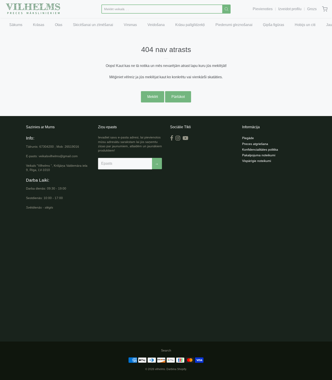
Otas (58, 25)
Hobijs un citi (305, 25)
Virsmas (130, 25)
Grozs (312, 9)
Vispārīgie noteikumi (256, 161)
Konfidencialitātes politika (260, 149)
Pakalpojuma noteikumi (258, 155)
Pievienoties (263, 9)
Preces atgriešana (255, 144)
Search (166, 350)
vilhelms (160, 369)
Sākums (15, 25)
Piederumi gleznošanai (234, 25)
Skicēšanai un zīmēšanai (93, 25)
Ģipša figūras (273, 25)
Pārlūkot (178, 97)
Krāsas (38, 25)
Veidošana (156, 25)
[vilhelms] (33, 9)
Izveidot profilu (290, 9)
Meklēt (152, 97)
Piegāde (248, 138)
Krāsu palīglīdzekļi (190, 25)
